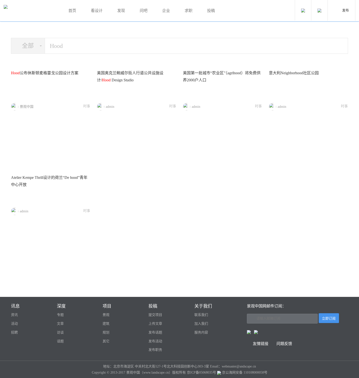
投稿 (211, 11)
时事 (86, 106)
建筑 (106, 323)
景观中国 (26, 106)
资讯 (14, 315)
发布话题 (155, 332)
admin (110, 106)
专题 (60, 315)
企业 (166, 11)
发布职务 (155, 350)
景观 (106, 315)
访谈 (60, 332)
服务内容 (201, 332)
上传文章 (155, 323)
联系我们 (201, 315)
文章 (60, 323)
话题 (60, 341)
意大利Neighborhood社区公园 (294, 73)
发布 (345, 10)
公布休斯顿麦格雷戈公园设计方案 (44, 73)
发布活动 (155, 341)
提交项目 (155, 315)
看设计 (97, 11)
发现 (121, 11)
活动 (14, 323)
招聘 (14, 332)
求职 (188, 11)
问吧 (144, 11)
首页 (72, 11)
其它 (106, 341)
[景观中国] (30, 11)
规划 (106, 332)
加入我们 (201, 323)
